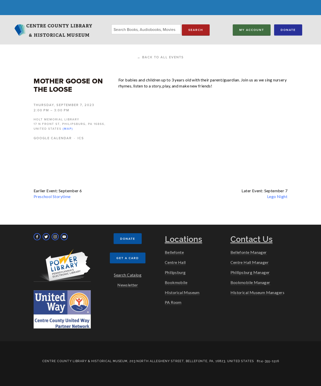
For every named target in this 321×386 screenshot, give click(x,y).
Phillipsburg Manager (250, 272)
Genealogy (174, 12)
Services (58, 12)
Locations (24, 12)
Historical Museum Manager (256, 292)
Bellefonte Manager (248, 252)
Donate (288, 30)
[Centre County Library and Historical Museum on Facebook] (37, 236)
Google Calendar (53, 138)
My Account (251, 30)
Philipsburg (175, 272)
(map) (68, 128)
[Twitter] (46, 236)
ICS (80, 138)
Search (195, 30)
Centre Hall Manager (249, 262)
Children (140, 12)
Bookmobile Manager (250, 282)
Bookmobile (176, 282)
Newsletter (127, 284)
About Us (209, 12)
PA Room (173, 302)
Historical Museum (182, 292)
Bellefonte (174, 252)
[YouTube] (64, 236)
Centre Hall (175, 262)
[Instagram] (55, 236)
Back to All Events (163, 57)
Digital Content (98, 12)
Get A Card (127, 258)
